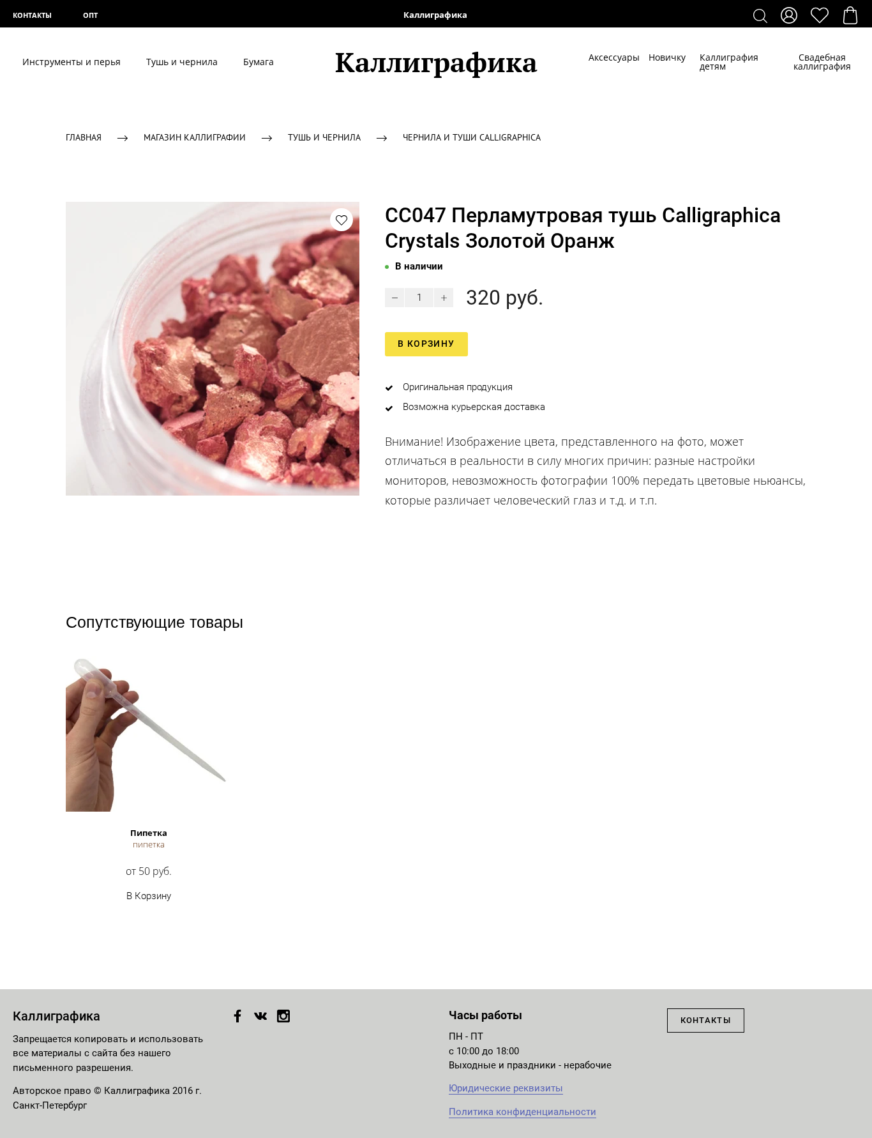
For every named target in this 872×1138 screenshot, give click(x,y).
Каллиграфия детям (729, 62)
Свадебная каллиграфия (822, 62)
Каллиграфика (436, 15)
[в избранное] (341, 219)
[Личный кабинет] (789, 15)
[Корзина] (850, 15)
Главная (83, 137)
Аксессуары (606, 57)
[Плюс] (443, 297)
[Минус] (394, 297)
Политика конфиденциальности (522, 1112)
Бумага (258, 61)
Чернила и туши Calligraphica (472, 137)
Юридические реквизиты (506, 1088)
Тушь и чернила (182, 61)
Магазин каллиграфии (195, 137)
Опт (90, 15)
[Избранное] (820, 15)
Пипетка (148, 832)
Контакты (32, 15)
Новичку (661, 57)
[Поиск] (760, 15)
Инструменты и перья (71, 61)
